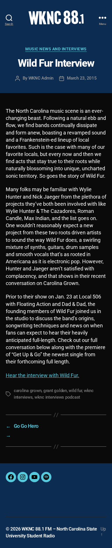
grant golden (55, 390)
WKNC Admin (40, 78)
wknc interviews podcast (57, 397)
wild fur (75, 390)
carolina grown (27, 390)
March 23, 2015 (81, 78)
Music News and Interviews (56, 49)
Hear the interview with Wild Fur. (42, 375)
